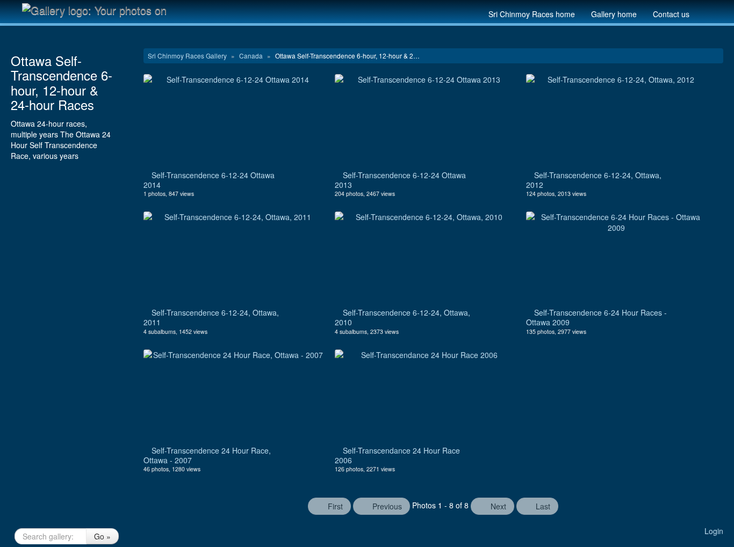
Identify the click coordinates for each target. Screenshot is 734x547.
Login (713, 531)
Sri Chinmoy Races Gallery (188, 55)
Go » (102, 536)
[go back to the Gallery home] (101, 9)
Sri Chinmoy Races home (531, 14)
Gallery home (614, 14)
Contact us (671, 14)
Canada (251, 55)
